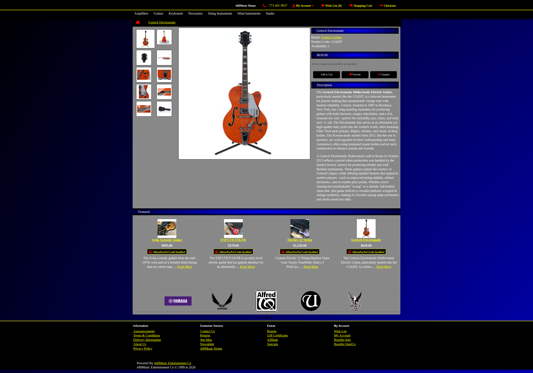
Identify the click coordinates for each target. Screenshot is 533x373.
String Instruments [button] (220, 13)
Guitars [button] (158, 13)
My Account (342, 335)
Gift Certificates (277, 335)
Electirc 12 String (300, 240)
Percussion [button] (195, 13)
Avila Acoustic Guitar (167, 240)
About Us (139, 344)
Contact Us (207, 331)
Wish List (340, 331)
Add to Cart (327, 74)
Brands (271, 331)
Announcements (144, 331)
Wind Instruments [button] (248, 13)
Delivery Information (147, 340)
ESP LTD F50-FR (233, 240)
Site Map (206, 340)
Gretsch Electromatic (162, 22)
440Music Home (245, 5)
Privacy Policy (142, 348)
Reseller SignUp (345, 344)
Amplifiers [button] (141, 13)
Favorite (356, 74)
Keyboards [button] (176, 13)
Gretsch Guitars (331, 37)
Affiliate (272, 340)
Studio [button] (270, 13)
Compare (385, 74)
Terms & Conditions (146, 335)
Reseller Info (342, 340)
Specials (272, 344)
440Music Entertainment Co (172, 363)
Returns (205, 335)
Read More (184, 267)
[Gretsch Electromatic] (145, 38)
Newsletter (207, 344)
